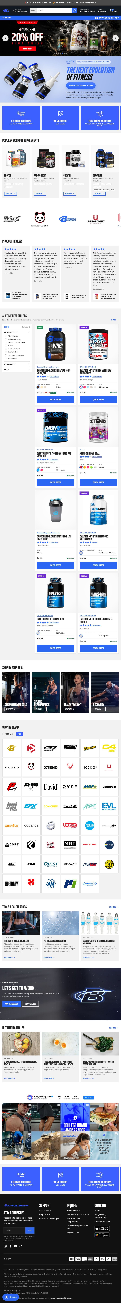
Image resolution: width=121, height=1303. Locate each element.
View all (113, 320)
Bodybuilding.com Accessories (48, 533)
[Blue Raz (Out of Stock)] (88, 387)
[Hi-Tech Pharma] (50, 825)
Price (6, 369)
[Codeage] (31, 825)
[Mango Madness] (84, 467)
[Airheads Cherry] (81, 467)
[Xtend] (50, 767)
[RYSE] (70, 786)
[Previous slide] (5, 38)
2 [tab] (55, 53)
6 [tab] (63, 53)
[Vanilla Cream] (41, 387)
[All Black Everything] (11, 864)
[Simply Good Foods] (50, 864)
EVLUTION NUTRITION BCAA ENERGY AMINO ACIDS (95, 371)
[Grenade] (11, 825)
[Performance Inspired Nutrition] (70, 883)
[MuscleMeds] (109, 786)
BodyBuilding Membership (100, 1216)
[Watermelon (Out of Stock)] (91, 387)
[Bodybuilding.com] (6, 10)
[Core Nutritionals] (11, 845)
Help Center (45, 1214)
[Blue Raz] (38, 470)
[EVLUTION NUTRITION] (109, 806)
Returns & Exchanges (49, 1218)
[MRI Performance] (70, 845)
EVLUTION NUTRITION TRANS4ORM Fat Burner (97, 620)
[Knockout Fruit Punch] (88, 467)
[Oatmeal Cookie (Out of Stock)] (45, 387)
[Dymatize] (31, 748)
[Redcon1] (70, 748)
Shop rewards (30, 1004)
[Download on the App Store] (102, 1228)
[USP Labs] (89, 883)
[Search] (74, 10)
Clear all (26, 327)
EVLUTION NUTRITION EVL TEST (50, 619)
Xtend (82, 450)
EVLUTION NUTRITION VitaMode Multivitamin (94, 537)
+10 (95, 467)
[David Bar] (50, 786)
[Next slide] (115, 38)
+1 (94, 387)
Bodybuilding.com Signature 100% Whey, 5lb (53, 371)
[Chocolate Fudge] (38, 387)
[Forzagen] (31, 845)
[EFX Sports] (31, 806)
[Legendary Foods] (11, 883)
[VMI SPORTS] (50, 845)
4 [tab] (59, 53)
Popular (9, 734)
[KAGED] (11, 767)
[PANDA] (31, 767)
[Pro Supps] (11, 786)
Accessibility (45, 1210)
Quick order (55, 399)
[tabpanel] (60, 38)
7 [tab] (66, 53)
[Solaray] (109, 845)
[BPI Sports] (11, 806)
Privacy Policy (16, 1238)
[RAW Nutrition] (31, 864)
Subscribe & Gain (102, 1221)
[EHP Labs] (89, 864)
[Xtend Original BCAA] (98, 427)
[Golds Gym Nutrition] (109, 864)
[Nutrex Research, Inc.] (50, 748)
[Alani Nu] (89, 806)
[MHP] (89, 786)
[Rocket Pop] (81, 387)
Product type (10, 332)
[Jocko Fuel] (89, 767)
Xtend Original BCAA (90, 453)
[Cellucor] (109, 748)
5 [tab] (61, 53)
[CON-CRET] (50, 806)
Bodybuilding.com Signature (48, 367)
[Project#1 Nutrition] (109, 825)
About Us (99, 1210)
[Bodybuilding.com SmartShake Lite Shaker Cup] (55, 510)
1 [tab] (54, 53)
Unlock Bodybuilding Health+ (81, 85)
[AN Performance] (50, 883)
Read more (112, 907)
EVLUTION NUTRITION (88, 367)
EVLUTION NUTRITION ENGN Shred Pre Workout (54, 454)
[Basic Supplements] (70, 825)
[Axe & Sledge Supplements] (31, 786)
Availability (9, 364)
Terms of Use (73, 1232)
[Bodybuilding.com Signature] (11, 748)
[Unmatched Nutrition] (109, 767)
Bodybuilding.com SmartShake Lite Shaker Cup (54, 537)
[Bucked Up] (70, 767)
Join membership (11, 1004)
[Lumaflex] (31, 883)
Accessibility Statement (78, 1214)
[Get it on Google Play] (102, 1234)
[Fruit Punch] (84, 387)
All (19, 734)
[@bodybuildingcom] (30, 1097)
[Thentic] (70, 864)
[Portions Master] (89, 825)
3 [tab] (57, 53)
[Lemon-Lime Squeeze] (91, 467)
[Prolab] (89, 845)
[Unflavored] (81, 553)
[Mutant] (89, 748)
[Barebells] (70, 806)
